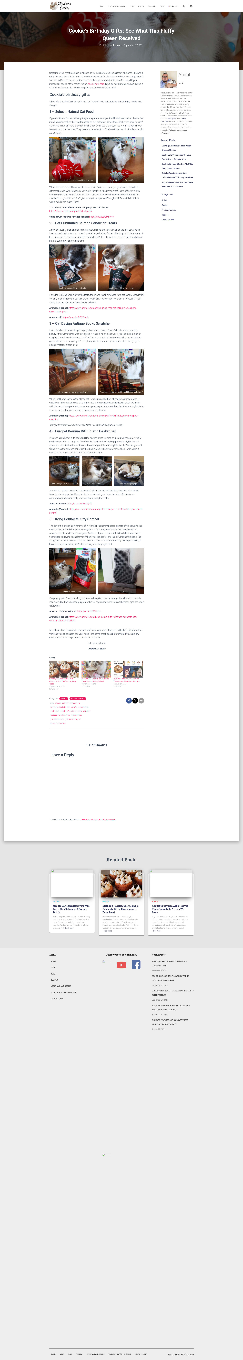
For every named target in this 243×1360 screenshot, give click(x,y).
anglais (58, 703)
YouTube (164, 122)
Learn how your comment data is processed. (99, 819)
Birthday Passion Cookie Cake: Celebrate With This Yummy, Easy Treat (62, 681)
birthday (65, 703)
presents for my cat (72, 720)
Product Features (77, 698)
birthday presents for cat (59, 707)
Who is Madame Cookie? (117, 6)
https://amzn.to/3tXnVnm (101, 216)
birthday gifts (75, 703)
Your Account (57, 998)
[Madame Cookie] (60, 6)
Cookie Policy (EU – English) (63, 992)
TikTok (183, 119)
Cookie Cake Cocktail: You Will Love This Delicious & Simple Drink (71, 909)
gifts (68, 711)
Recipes (141, 6)
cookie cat (54, 711)
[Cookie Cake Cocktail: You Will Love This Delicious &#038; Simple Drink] (96, 669)
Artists (164, 200)
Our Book (151, 6)
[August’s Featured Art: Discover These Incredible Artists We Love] (171, 883)
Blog (132, 6)
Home (102, 6)
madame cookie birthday (60, 715)
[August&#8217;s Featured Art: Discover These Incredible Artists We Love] (128, 669)
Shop (163, 6)
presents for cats (57, 720)
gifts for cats (76, 711)
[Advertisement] (177, 264)
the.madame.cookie (58, 724)
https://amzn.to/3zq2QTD (79, 503)
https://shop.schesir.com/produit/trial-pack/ (70, 211)
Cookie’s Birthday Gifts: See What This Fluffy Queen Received (173, 993)
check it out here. (96, 84)
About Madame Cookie (61, 986)
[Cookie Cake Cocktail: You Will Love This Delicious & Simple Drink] (72, 883)
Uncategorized (168, 220)
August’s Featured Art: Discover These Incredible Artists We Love (170, 909)
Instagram (171, 119)
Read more (69, 928)
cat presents (83, 707)
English (63, 698)
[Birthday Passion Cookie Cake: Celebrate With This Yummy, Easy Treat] (64, 669)
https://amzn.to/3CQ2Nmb (75, 317)
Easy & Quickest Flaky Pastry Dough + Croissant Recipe (169, 964)
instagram (87, 711)
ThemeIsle (189, 1354)
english (62, 711)
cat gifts (74, 707)
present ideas (76, 715)
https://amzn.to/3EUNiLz (89, 611)
